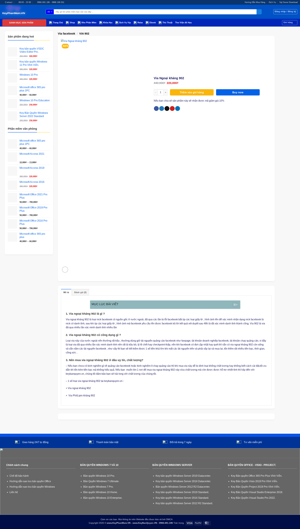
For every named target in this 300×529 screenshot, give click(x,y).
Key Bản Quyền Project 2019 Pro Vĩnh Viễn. (255, 486)
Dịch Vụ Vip (125, 22)
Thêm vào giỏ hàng (192, 92)
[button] (285, 11)
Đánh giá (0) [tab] (80, 292)
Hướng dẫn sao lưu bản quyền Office (30, 481)
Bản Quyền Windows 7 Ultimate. (101, 481)
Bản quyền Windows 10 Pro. (99, 475)
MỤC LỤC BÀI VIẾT (105, 304)
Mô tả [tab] (66, 292)
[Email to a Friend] (167, 108)
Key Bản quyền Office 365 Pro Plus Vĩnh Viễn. (256, 475)
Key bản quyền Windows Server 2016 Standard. (182, 498)
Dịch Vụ (272, 2)
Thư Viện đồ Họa (183, 22)
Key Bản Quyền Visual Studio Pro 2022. (253, 498)
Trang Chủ (58, 22)
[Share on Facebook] (156, 108)
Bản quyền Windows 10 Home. (100, 492)
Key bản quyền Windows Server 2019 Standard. (182, 492)
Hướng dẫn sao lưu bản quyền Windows (32, 486)
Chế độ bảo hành (19, 475)
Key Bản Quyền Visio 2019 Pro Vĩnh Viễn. (254, 481)
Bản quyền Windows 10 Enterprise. (102, 498)
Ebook (153, 22)
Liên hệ (14, 492)
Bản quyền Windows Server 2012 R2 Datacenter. (183, 486)
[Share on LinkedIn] (177, 108)
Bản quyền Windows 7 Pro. (98, 486)
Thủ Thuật (167, 22)
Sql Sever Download (288, 2)
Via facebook (66, 33)
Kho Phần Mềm (89, 22)
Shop (72, 22)
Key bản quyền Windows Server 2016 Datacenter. (183, 481)
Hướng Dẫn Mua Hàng (255, 2)
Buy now (237, 92)
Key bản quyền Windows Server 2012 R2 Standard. (184, 503)
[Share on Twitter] (161, 108)
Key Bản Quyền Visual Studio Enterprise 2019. (257, 492)
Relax (140, 22)
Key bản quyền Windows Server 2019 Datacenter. (183, 475)
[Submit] (259, 12)
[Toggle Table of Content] (233, 304)
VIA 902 (84, 33)
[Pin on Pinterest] (172, 108)
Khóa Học (107, 22)
